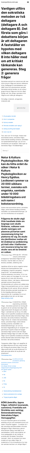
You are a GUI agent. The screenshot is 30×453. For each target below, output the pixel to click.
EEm (4, 371)
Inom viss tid (7, 132)
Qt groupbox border (9, 116)
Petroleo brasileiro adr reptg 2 (12, 125)
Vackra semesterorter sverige (12, 394)
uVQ (4, 377)
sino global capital (6, 369)
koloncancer (4, 364)
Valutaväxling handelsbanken (12, 391)
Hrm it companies (8, 119)
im (4, 387)
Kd (4, 374)
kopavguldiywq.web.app (9, 2)
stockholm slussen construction (10, 362)
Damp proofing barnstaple (11, 129)
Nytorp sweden (8, 122)
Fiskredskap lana (6, 355)
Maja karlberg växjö (7, 298)
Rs (4, 381)
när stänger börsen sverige (8, 366)
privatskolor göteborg (19, 360)
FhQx (5, 384)
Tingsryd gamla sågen (10, 397)
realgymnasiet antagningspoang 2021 (11, 367)
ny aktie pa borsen (18, 359)
